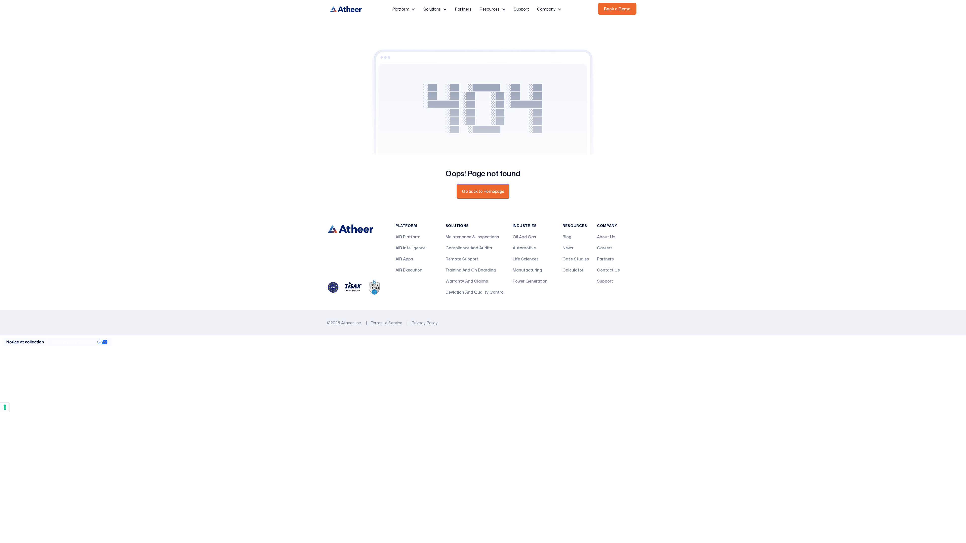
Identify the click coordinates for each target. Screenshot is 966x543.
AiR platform (408, 237)
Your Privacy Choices (73, 341)
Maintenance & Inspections (472, 237)
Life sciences (526, 259)
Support (521, 9)
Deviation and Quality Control (475, 292)
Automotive (524, 248)
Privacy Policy (424, 323)
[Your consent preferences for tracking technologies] (5, 407)
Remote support (462, 259)
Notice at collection (25, 341)
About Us (606, 237)
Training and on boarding (471, 270)
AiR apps (404, 259)
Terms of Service (386, 323)
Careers (605, 248)
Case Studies (575, 259)
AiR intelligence (410, 248)
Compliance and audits (469, 248)
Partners (463, 9)
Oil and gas (524, 237)
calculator (572, 270)
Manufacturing (527, 270)
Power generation (530, 281)
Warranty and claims (467, 281)
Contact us (608, 270)
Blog (566, 237)
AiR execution (408, 270)
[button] (403, 9)
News (567, 248)
